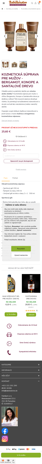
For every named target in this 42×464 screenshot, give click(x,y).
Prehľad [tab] (15, 178)
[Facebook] (21, 431)
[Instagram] (21, 438)
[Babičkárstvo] (18, 3)
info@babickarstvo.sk (9, 391)
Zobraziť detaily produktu (10, 121)
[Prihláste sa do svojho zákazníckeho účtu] (36, 3)
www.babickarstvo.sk (11, 213)
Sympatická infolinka (27, 351)
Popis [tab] (6, 178)
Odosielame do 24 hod (27, 325)
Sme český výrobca (27, 342)
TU (21, 234)
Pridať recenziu (21, 169)
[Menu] (4, 3)
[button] (37, 36)
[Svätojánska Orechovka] (31, 283)
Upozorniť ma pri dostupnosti (21, 161)
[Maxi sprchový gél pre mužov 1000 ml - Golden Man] (11, 283)
